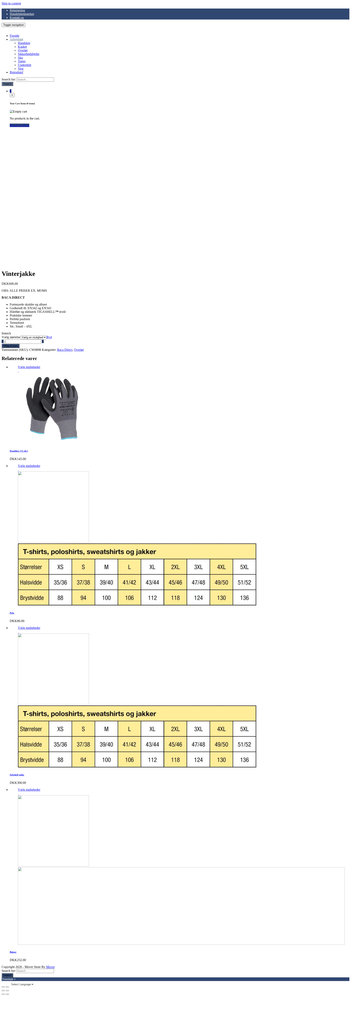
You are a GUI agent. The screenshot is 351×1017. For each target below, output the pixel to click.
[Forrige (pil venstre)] (3, 994)
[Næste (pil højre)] (7, 994)
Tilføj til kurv (10, 345)
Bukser (13, 952)
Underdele (24, 65)
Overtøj (23, 50)
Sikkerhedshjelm (28, 54)
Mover (50, 967)
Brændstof (16, 72)
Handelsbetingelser (22, 14)
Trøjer (22, 61)
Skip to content (11, 3)
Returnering (17, 10)
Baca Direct (64, 349)
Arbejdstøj (16, 39)
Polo (12, 613)
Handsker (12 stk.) (19, 451)
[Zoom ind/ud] (7, 990)
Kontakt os (17, 17)
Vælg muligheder (29, 367)
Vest (20, 68)
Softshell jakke (17, 774)
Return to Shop (19, 125)
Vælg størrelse (11, 337)
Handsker (24, 43)
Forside (14, 35)
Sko (20, 57)
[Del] (7, 987)
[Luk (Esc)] (3, 987)
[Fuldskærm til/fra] (3, 990)
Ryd (49, 337)
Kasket (22, 46)
